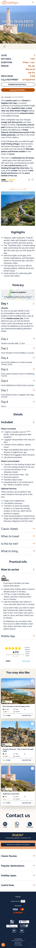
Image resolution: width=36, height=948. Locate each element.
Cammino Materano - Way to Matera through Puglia (18, 750)
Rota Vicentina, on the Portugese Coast (16, 706)
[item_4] (23, 189)
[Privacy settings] (3, 945)
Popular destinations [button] (12, 866)
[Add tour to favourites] (32, 681)
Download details (17, 84)
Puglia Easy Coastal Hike (11, 794)
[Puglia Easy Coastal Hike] (18, 778)
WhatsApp (30, 827)
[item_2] (18, 189)
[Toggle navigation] (4, 46)
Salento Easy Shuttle (12, 589)
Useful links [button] (7, 885)
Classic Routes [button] (9, 856)
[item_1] (15, 189)
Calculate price (17, 90)
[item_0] (13, 189)
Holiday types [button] (8, 876)
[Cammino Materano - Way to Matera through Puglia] (18, 734)
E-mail (5, 827)
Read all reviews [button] (26, 661)
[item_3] (20, 189)
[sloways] (9, 2)
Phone (17, 827)
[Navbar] (32, 2)
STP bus (7, 594)
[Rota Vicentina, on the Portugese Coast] (18, 691)
